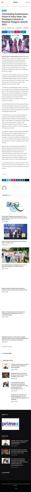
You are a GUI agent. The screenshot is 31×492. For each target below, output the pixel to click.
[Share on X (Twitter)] (11, 32)
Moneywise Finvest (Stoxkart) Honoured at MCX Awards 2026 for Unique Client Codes (19, 375)
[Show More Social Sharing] (27, 32)
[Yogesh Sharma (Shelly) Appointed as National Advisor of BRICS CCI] (15, 231)
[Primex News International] (15, 2)
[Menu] (2, 2)
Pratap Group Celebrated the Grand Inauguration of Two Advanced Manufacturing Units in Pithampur (20, 397)
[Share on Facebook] (5, 32)
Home (16, 488)
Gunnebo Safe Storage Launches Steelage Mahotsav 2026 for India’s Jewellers (19, 366)
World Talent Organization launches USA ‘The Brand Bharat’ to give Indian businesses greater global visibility (14, 218)
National (4, 10)
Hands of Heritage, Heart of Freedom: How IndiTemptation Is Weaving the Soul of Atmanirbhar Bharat (13, 313)
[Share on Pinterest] (17, 32)
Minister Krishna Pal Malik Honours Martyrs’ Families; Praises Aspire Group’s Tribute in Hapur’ (15, 289)
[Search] (29, 2)
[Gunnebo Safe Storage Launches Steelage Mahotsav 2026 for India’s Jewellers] (6, 366)
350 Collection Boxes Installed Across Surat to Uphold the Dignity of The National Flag (14, 265)
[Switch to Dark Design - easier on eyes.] (26, 2)
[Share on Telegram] (23, 32)
